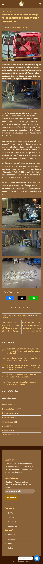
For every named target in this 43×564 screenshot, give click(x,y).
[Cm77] (21, 4)
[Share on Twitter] (19, 307)
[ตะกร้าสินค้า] (40, 3)
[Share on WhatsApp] (11, 307)
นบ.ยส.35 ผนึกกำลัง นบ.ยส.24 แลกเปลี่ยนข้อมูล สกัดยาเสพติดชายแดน (22, 376)
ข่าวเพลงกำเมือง (8, 417)
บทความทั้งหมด (7, 422)
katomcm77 (26, 27)
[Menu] (3, 4)
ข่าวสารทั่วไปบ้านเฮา (9, 409)
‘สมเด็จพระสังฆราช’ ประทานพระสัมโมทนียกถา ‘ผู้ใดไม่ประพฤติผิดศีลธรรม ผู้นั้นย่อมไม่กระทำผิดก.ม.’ (11, 326)
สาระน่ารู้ (5, 426)
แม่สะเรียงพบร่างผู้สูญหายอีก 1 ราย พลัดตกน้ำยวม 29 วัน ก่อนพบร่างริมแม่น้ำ (24, 359)
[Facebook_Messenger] (37, 558)
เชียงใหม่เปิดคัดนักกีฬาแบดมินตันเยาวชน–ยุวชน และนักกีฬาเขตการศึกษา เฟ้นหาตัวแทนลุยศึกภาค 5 (23, 351)
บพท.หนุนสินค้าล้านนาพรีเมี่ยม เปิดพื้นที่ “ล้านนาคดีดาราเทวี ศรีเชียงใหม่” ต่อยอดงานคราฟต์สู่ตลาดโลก (24, 367)
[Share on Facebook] (15, 307)
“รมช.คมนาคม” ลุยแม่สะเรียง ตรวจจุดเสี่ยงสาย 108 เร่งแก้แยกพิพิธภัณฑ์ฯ (22, 383)
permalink (5, 318)
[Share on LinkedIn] (31, 307)
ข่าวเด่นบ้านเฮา (6, 12)
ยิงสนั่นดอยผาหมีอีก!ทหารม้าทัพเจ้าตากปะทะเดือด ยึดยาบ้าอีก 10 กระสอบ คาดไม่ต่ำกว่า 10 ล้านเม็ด (31, 326)
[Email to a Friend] (23, 307)
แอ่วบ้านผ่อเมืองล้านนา (10, 434)
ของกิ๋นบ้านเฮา (7, 404)
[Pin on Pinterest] (27, 307)
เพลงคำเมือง (6, 430)
